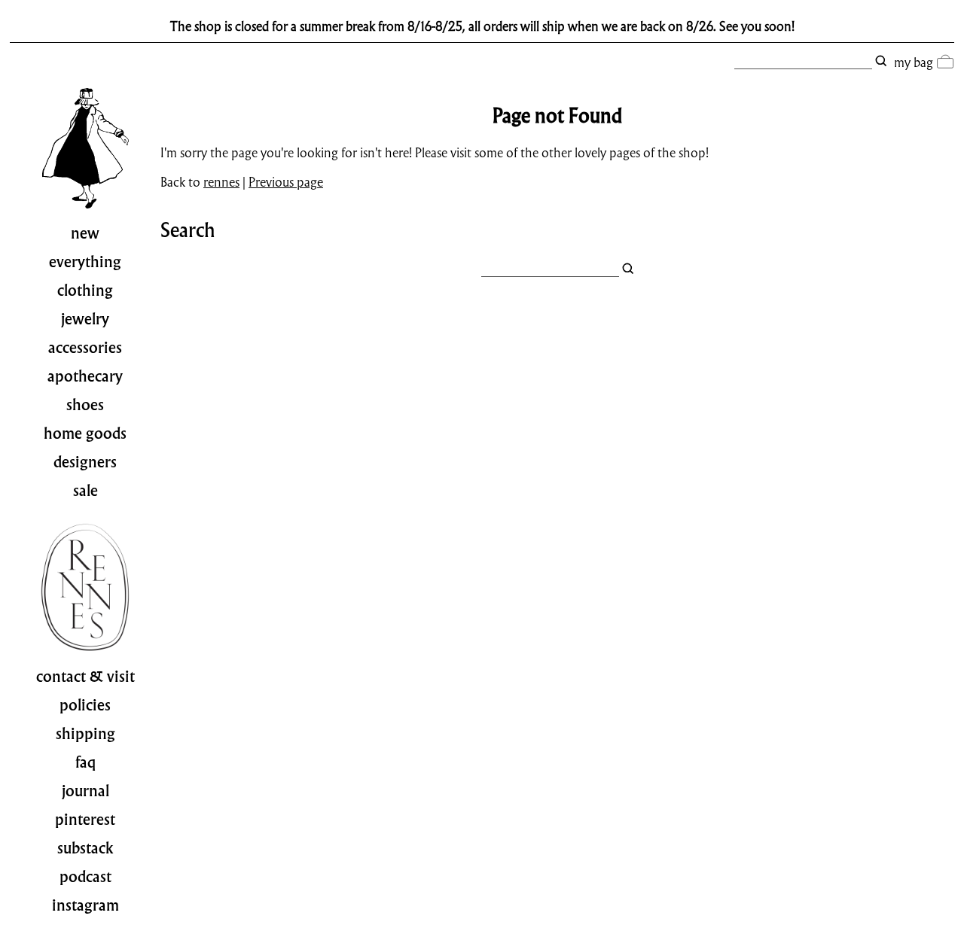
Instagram (85, 905)
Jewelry (85, 319)
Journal (85, 791)
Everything (85, 261)
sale (85, 490)
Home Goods (85, 433)
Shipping (85, 733)
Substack (85, 848)
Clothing (85, 290)
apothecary (85, 376)
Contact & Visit (85, 676)
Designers (85, 462)
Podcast (85, 876)
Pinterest (85, 819)
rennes (221, 181)
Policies (85, 705)
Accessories (85, 347)
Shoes (85, 404)
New (85, 233)
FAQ (85, 762)
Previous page (286, 181)
